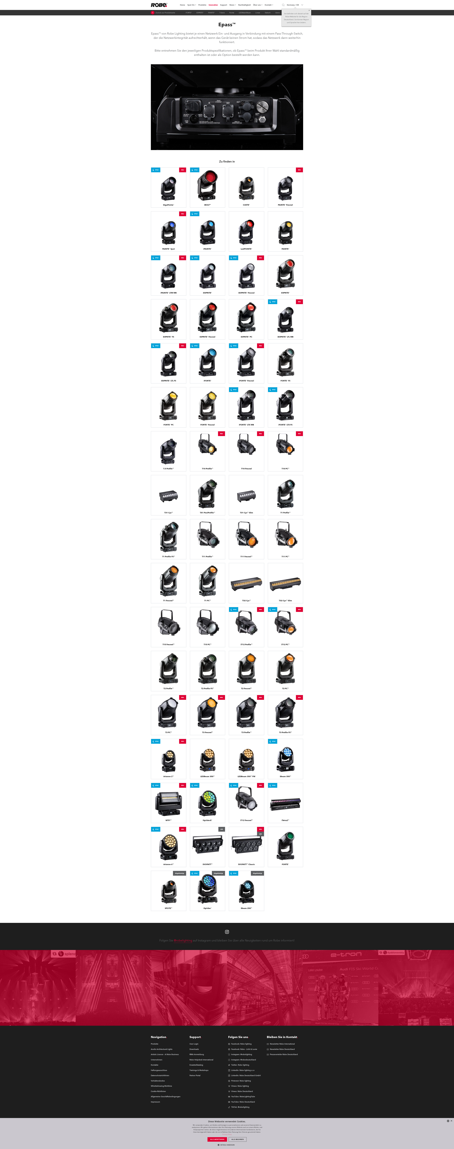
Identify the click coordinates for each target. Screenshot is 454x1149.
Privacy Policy (227, 1134)
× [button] (451, 1121)
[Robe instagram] (227, 932)
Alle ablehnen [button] (237, 1139)
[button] (227, 1144)
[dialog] (227, 1133)
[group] (165, 1049)
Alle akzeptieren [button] (217, 1139)
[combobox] (448, 1121)
